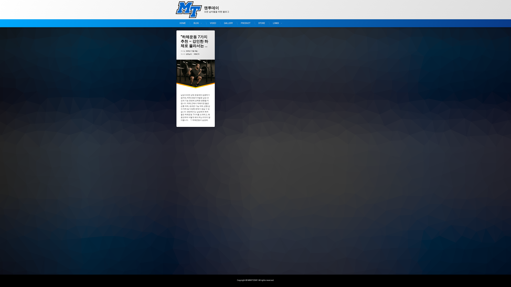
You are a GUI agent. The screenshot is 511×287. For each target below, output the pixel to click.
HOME (183, 23)
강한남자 (189, 54)
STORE (261, 23)
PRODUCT (245, 23)
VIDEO (213, 23)
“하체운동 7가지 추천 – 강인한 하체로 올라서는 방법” (195, 41)
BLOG (196, 23)
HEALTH (196, 54)
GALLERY (228, 23)
